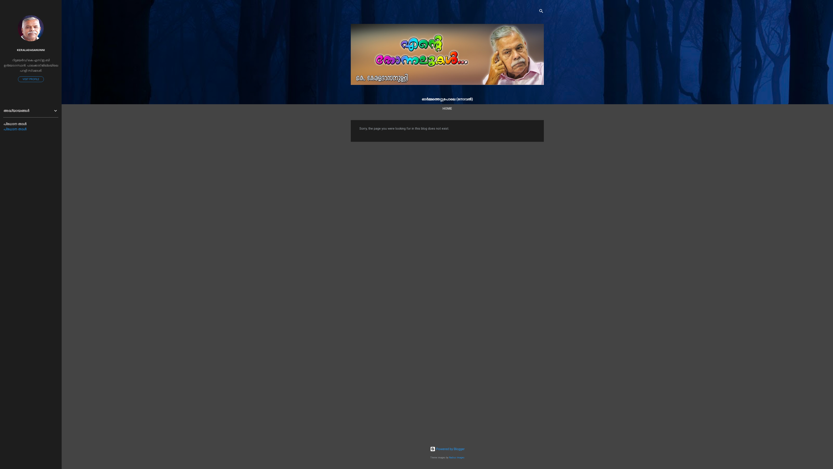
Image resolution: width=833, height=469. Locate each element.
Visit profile (31, 79)
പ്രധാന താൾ (14, 129)
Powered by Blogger (450, 449)
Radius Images (456, 457)
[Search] (541, 11)
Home (447, 109)
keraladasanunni (31, 50)
